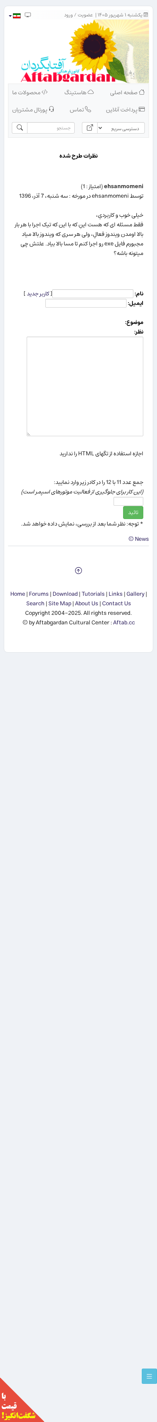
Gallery (135, 594)
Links (116, 594)
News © (138, 539)
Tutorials (93, 594)
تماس (77, 110)
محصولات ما (27, 92)
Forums (39, 594)
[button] (14, 15)
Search (35, 603)
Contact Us (116, 603)
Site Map (59, 603)
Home (17, 594)
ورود (68, 15)
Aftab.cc (124, 622)
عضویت (85, 15)
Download (65, 594)
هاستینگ (76, 92)
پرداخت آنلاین (122, 110)
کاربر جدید (38, 294)
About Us (86, 603)
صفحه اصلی (124, 92)
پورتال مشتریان (30, 110)
